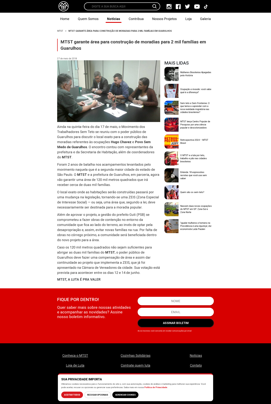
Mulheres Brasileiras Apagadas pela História (195, 74)
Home (64, 19)
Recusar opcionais (97, 395)
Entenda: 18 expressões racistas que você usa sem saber (193, 175)
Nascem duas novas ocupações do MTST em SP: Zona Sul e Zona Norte (196, 209)
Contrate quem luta (135, 365)
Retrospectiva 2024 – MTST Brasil (194, 141)
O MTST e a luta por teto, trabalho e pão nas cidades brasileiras (193, 158)
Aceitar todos (72, 395)
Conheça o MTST (75, 356)
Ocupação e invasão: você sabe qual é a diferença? (195, 91)
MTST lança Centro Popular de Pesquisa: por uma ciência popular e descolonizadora (195, 124)
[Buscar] (154, 6)
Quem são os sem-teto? (192, 192)
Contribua (136, 19)
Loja (188, 19)
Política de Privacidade (155, 387)
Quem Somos (88, 19)
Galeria (205, 19)
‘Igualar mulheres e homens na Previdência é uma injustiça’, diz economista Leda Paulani (195, 226)
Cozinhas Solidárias (135, 356)
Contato (196, 365)
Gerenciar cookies (125, 395)
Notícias (113, 19)
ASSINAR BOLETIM (176, 323)
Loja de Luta (75, 365)
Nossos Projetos (164, 19)
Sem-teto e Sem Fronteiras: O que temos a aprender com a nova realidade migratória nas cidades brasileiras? (195, 108)
